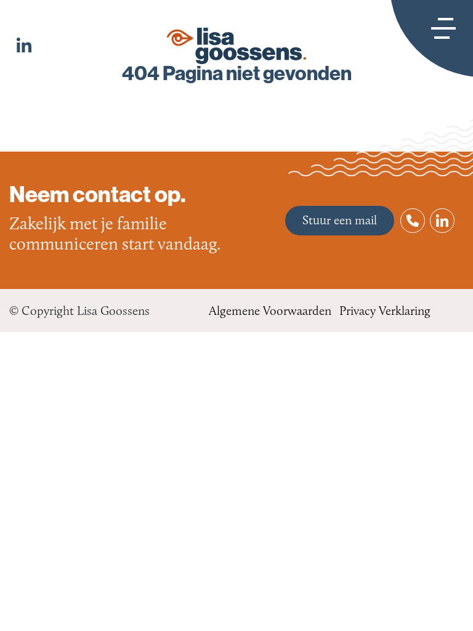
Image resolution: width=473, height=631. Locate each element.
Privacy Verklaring (385, 310)
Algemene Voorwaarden (270, 310)
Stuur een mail (339, 220)
